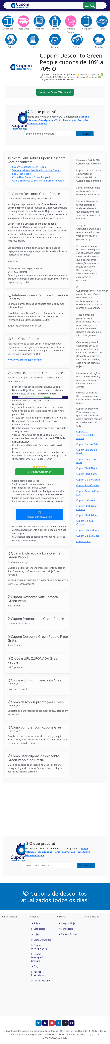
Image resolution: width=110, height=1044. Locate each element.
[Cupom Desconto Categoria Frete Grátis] (23, 21)
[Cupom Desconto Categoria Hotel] (33, 39)
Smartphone (46, 120)
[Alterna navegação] (89, 5)
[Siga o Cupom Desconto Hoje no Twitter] (39, 1023)
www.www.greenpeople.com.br (25, 359)
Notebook (31, 120)
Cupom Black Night (86, 468)
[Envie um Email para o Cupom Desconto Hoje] (71, 1023)
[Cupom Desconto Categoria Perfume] (55, 21)
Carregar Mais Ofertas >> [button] (55, 92)
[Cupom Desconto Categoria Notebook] (39, 21)
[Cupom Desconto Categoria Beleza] (11, 39)
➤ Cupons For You (68, 934)
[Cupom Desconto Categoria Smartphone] (86, 21)
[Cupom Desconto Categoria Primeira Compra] (71, 21)
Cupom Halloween (86, 500)
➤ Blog (34, 966)
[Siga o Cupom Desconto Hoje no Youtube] (52, 1023)
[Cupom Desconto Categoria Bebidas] (99, 39)
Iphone (85, 116)
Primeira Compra (37, 123)
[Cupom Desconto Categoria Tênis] (102, 21)
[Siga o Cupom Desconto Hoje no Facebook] (45, 1023)
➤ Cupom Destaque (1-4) (39, 947)
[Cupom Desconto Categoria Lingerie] (55, 39)
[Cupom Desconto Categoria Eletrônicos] (8, 21)
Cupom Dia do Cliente (88, 479)
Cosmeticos (69, 120)
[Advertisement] (55, 807)
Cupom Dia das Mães (87, 535)
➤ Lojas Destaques (41, 939)
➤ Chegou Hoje (67, 923)
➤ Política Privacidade (37, 973)
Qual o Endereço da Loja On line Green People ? (38, 180)
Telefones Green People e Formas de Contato (36, 170)
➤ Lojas (35, 934)
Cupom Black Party (86, 473)
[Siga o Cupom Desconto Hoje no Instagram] (58, 1023)
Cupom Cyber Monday (88, 530)
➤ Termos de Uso (40, 980)
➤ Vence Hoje (66, 928)
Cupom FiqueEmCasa (87, 485)
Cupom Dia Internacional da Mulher (85, 435)
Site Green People (22, 173)
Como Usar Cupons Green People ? (31, 177)
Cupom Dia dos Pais (87, 444)
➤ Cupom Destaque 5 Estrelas (37, 957)
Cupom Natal (83, 541)
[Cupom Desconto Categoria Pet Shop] (77, 39)
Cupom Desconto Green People (29, 166)
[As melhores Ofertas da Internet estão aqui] (20, 5)
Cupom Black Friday (87, 515)
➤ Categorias (38, 928)
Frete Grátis (84, 120)
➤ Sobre (35, 923)
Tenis (58, 120)
